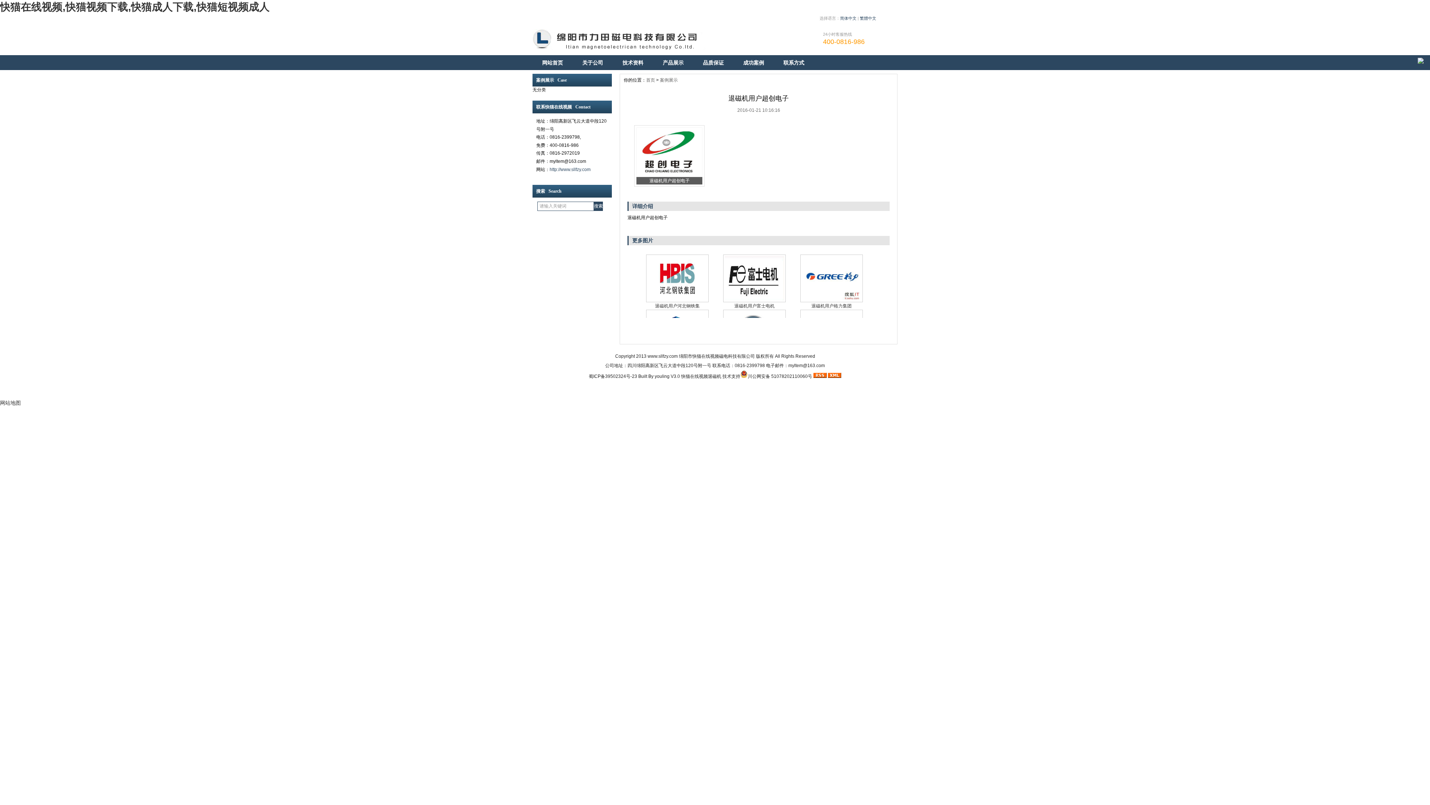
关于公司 (592, 63)
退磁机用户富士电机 (754, 306)
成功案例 (753, 63)
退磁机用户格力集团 (831, 306)
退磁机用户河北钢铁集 (677, 306)
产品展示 (673, 63)
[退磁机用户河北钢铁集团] (677, 278)
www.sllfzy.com (663, 356)
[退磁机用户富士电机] (754, 278)
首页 (650, 80)
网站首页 (552, 63)
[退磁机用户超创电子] (669, 175)
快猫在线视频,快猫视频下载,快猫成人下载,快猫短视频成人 (135, 7)
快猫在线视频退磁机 (701, 376)
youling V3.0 (667, 376)
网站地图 (10, 403)
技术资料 (633, 63)
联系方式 (794, 63)
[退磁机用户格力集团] (831, 278)
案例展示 (669, 80)
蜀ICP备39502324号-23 (613, 376)
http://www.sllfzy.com (570, 169)
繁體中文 (868, 18)
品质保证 (713, 63)
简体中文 (848, 18)
